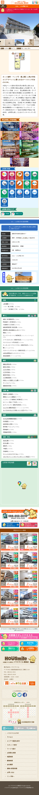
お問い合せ (10, 772)
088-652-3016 (11, 649)
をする (30, 643)
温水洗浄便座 (27, 196)
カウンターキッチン (27, 178)
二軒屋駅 (24, 238)
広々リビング (34, 178)
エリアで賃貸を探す (13, 741)
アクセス (10, 737)
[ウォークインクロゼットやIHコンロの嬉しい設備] (23, 281)
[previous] (1, 25)
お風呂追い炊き (12, 196)
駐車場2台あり (34, 187)
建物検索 (10, 760)
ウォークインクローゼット (19, 178)
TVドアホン (4, 196)
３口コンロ (12, 187)
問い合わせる (30, 649)
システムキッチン (4, 187)
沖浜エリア (19, 213)
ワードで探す (11, 749)
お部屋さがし (11, 643)
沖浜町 (7, 213)
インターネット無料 (27, 187)
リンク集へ (10, 776)
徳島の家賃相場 (12, 768)
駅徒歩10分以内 (12, 178)
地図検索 (10, 756)
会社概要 (10, 764)
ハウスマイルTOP (13, 733)
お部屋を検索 (11, 753)
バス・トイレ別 (34, 196)
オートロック (19, 187)
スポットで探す (12, 745)
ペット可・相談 (4, 178)
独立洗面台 (19, 196)
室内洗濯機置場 (4, 205)
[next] (38, 25)
